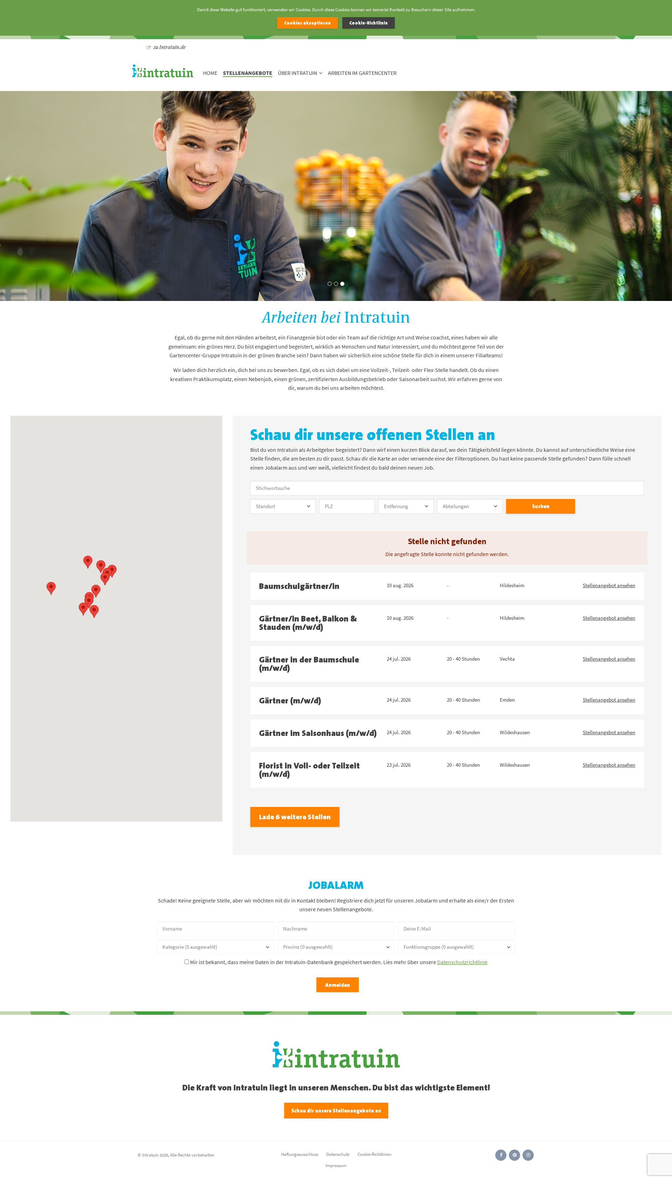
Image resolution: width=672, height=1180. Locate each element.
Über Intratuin (297, 73)
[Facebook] (500, 1155)
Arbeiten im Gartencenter (362, 73)
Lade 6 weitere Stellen (295, 816)
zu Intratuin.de (169, 47)
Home (210, 73)
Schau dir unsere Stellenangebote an (336, 1110)
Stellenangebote (247, 73)
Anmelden (337, 985)
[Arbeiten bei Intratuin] (162, 73)
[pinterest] (514, 1155)
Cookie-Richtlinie (368, 23)
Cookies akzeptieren (307, 23)
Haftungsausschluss (299, 1154)
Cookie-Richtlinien (374, 1154)
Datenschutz (338, 1154)
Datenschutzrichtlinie (462, 961)
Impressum (336, 1165)
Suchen (541, 506)
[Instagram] (528, 1155)
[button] (51, 588)
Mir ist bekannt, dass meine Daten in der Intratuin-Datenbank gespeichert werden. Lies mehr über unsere (338, 961)
